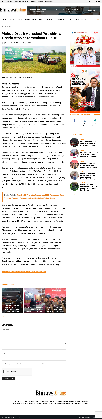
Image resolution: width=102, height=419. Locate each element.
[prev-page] (3, 316)
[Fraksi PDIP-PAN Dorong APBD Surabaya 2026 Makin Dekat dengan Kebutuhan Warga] (12, 300)
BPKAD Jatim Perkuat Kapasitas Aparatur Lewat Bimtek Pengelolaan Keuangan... (89, 176)
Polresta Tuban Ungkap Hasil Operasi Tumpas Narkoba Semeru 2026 (55, 309)
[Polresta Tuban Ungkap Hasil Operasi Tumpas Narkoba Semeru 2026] (55, 300)
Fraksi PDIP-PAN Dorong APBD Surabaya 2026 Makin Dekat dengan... (89, 143)
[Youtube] (99, 1)
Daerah (82, 182)
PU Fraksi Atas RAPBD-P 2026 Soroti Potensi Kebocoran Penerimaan (34, 309)
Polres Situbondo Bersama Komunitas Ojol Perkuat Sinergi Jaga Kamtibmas (89, 187)
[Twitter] (94, 1)
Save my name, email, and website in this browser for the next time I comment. (29, 364)
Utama (82, 171)
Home (4, 26)
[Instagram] (92, 1)
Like (74, 119)
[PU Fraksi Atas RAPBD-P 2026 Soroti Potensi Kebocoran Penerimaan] (34, 300)
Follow (85, 119)
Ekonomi (9, 26)
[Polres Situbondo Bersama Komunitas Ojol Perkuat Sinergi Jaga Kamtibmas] (74, 186)
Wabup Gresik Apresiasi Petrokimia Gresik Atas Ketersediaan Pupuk (26, 271)
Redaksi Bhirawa (16, 43)
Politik (12, 303)
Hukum (55, 305)
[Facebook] (89, 1)
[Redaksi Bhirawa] (3, 43)
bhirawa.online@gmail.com (55, 407)
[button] (98, 19)
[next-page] (6, 316)
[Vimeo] (96, 1)
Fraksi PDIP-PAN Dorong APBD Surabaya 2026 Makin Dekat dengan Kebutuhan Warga (12, 308)
